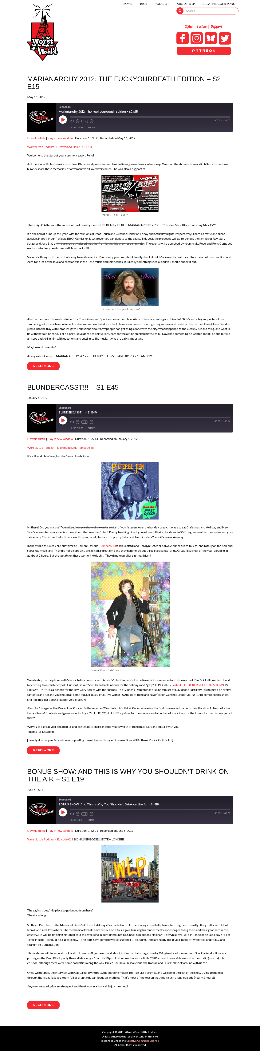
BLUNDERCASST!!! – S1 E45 (73, 387)
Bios (143, 3)
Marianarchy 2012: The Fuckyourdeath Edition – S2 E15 (124, 82)
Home (127, 3)
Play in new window (60, 138)
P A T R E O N (203, 51)
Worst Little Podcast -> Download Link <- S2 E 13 (59, 146)
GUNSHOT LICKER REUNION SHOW (197, 685)
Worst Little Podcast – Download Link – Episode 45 (60, 447)
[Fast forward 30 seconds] (91, 121)
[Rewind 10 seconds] (78, 121)
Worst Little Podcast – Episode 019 (50, 839)
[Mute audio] (72, 121)
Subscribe (76, 127)
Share (91, 127)
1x (84, 121)
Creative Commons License (142, 1040)
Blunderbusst (108, 545)
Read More (43, 366)
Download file (36, 138)
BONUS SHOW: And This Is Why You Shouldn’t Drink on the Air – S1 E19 (128, 775)
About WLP (186, 3)
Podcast (162, 3)
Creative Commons (219, 3)
